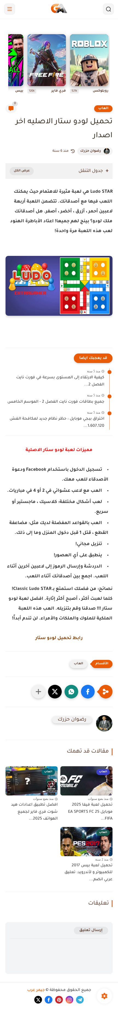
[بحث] (108, 9)
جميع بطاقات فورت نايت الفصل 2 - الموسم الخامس (55, 402)
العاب (103, 108)
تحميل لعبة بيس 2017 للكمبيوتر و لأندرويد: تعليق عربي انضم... (88, 873)
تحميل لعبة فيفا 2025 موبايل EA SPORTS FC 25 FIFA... (90, 812)
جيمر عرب (36, 990)
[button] (88, 691)
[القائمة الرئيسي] (9, 9)
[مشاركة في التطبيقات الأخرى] (38, 691)
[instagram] (69, 1000)
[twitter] (38, 1000)
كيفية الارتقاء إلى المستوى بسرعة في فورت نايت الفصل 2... (60, 381)
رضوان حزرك (90, 151)
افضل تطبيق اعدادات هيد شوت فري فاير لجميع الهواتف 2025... (34, 812)
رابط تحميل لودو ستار (59, 638)
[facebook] (48, 1000)
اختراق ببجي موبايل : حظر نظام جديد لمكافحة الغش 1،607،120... (57, 422)
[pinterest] (59, 1000)
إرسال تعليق (91, 930)
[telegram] (80, 1000)
